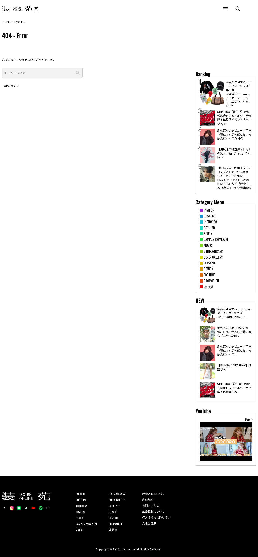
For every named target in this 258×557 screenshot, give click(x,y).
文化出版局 (149, 523)
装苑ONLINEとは (153, 494)
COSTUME (81, 500)
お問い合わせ (150, 505)
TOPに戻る (9, 86)
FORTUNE (114, 517)
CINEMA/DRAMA (117, 494)
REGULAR (80, 511)
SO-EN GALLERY (117, 500)
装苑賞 (113, 529)
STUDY (79, 517)
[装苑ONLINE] (17, 9)
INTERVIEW (81, 505)
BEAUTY (113, 511)
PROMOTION (115, 523)
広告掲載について (153, 511)
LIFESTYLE (114, 505)
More (247, 419)
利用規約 (147, 500)
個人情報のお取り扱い (156, 517)
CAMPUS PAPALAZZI (86, 523)
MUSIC (79, 529)
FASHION (80, 494)
